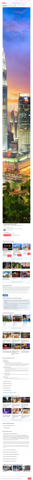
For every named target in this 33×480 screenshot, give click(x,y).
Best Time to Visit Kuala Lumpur (9, 392)
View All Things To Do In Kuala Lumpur (16, 281)
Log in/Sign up (28, 0)
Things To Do (10, 5)
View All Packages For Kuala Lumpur (16, 258)
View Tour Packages (7, 235)
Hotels (18, 5)
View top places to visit (15, 235)
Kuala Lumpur (5, 5)
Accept (29, 478)
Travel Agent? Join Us (23, 0)
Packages (14, 5)
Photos (11, 6)
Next (29, 115)
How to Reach (23, 5)
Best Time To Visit (6, 6)
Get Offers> (9, 256)
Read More (4, 447)
